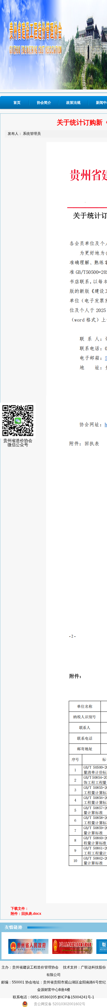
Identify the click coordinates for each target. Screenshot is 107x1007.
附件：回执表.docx (26, 914)
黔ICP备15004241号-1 (76, 997)
